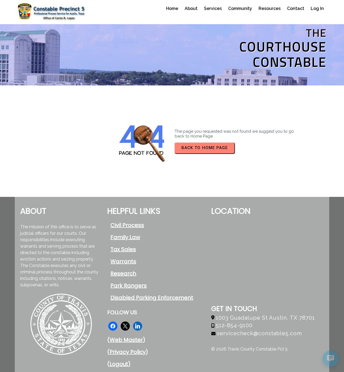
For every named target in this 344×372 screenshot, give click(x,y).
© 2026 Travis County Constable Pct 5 (249, 349)
